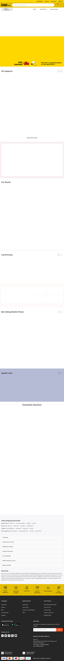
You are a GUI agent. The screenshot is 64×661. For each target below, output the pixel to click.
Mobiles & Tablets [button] (8, 546)
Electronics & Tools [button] (8, 542)
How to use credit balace (29, 610)
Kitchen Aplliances (23, 531)
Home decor (14, 531)
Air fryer (32, 531)
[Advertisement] (32, 48)
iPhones (12, 523)
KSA (62, 1)
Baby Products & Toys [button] (9, 560)
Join (59, 630)
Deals (34, 9)
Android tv (16, 526)
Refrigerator (30, 526)
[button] (59, 255)
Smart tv (10, 526)
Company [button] (5, 537)
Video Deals (43, 9)
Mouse (31, 528)
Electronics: (4, 526)
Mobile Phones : (5, 523)
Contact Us (53, 1)
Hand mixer (38, 531)
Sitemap (3, 615)
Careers (47, 1)
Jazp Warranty (47, 615)
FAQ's (24, 612)
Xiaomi (34, 523)
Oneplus (28, 523)
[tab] (32, 537)
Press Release (5, 612)
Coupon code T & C (48, 612)
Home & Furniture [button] (8, 551)
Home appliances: (6, 531)
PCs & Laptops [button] (7, 556)
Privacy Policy (47, 610)
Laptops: (3, 528)
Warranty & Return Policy (50, 604)
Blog (2, 610)
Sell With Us (40, 1)
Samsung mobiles (20, 523)
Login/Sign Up (61, 5)
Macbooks (25, 528)
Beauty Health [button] (7, 565)
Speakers (22, 526)
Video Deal (25, 604)
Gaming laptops (10, 528)
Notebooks (18, 528)
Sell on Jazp (25, 607)
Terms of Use (47, 607)
